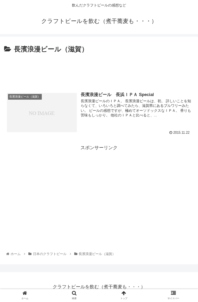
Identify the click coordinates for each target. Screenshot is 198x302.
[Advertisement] (99, 69)
